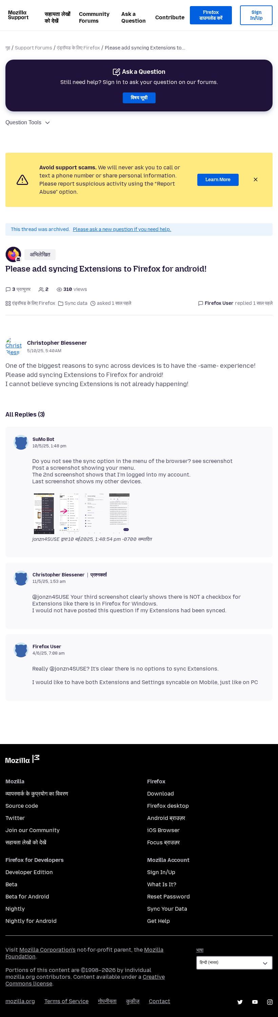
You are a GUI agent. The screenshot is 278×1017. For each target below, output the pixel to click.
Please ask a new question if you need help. (122, 229)
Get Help (158, 921)
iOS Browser (163, 830)
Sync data (76, 303)
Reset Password (168, 896)
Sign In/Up (256, 15)
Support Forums (33, 48)
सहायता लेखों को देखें (58, 17)
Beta (11, 884)
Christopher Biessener (57, 343)
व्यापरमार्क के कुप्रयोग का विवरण (36, 793)
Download (160, 793)
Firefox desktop (168, 806)
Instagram (270, 1002)
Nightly (15, 909)
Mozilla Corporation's (47, 950)
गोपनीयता (107, 1001)
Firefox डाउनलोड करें (210, 15)
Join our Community (32, 830)
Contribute (169, 17)
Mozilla (22, 760)
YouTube (255, 1002)
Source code (21, 806)
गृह (7, 48)
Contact (159, 1001)
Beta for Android (27, 896)
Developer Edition (29, 872)
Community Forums (94, 17)
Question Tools (23, 122)
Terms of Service (66, 1001)
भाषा (199, 950)
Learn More (218, 180)
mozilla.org (20, 1001)
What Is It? (161, 884)
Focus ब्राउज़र (163, 842)
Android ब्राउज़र (166, 818)
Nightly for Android (31, 921)
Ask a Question (133, 17)
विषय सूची (139, 98)
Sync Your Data (167, 909)
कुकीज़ (132, 1001)
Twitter (15, 818)
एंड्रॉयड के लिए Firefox (78, 48)
